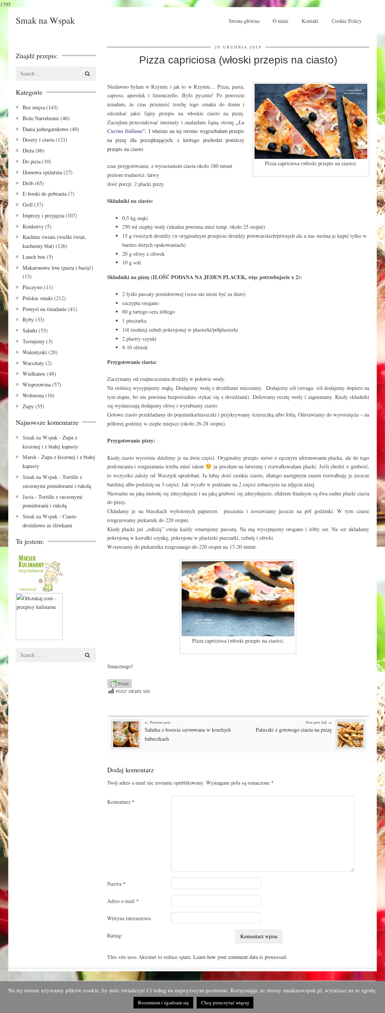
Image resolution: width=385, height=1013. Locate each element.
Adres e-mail (123, 900)
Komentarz (121, 801)
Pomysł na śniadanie (45, 309)
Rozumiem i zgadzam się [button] (163, 1002)
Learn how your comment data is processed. (240, 956)
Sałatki (30, 330)
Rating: (115, 935)
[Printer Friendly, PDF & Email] (119, 683)
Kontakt (310, 20)
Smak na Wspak (45, 20)
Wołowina (33, 395)
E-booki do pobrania (45, 193)
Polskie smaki (38, 298)
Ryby (28, 319)
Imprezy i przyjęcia (43, 215)
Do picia (32, 161)
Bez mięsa (34, 107)
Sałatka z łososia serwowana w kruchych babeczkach (188, 731)
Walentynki (35, 352)
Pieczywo (32, 287)
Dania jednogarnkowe (45, 129)
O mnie (280, 20)
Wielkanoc (34, 373)
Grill (28, 204)
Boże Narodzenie (41, 118)
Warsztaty (33, 363)
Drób (28, 183)
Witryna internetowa (129, 918)
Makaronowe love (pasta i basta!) (58, 267)
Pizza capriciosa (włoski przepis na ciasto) (238, 60)
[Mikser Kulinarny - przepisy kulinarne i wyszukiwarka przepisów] (40, 571)
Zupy (28, 406)
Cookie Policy (347, 20)
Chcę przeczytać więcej (225, 1002)
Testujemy (34, 341)
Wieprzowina (37, 384)
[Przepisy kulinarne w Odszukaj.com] (39, 615)
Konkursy (33, 226)
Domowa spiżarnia (42, 172)
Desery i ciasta (38, 139)
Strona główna (244, 20)
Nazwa (116, 883)
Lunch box (34, 256)
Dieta (28, 150)
